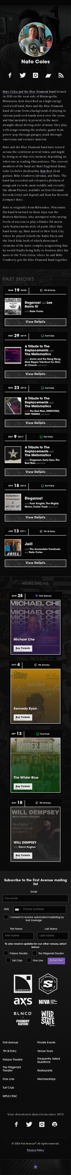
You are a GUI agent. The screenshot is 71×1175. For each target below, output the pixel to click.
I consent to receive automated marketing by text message (36, 919)
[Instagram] (35, 75)
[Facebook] (10, 75)
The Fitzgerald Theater (51, 953)
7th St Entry (10, 1051)
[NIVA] (48, 1002)
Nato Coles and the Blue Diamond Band (29, 91)
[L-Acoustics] (23, 984)
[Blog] (61, 75)
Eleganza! (34, 498)
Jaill (29, 544)
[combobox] (18, 909)
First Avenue (10, 1042)
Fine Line (37, 961)
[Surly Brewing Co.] (48, 983)
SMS (6, 909)
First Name (16, 929)
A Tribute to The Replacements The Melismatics (39, 350)
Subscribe (56, 960)
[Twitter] (22, 75)
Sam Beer (46, 171)
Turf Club (16, 961)
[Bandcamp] (48, 75)
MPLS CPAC (10, 1096)
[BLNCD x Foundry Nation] (23, 1018)
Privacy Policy (35, 1150)
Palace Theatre (18, 953)
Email (34, 892)
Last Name (51, 929)
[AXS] (23, 1002)
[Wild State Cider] (48, 1018)
